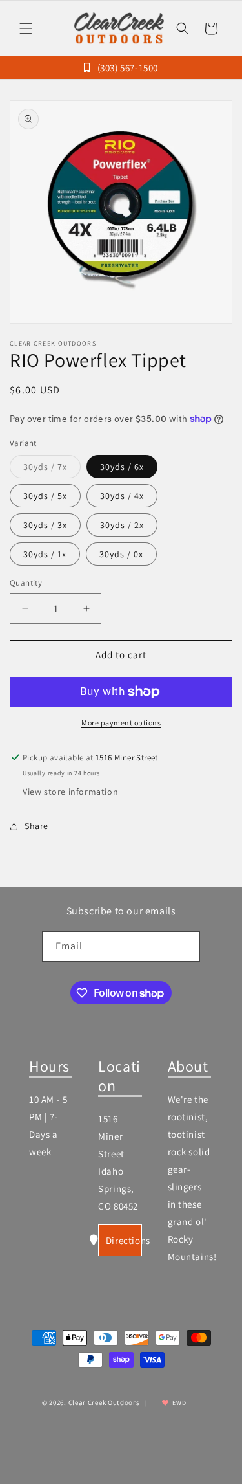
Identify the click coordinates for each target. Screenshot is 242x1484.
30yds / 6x (122, 466)
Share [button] (36, 826)
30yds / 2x (122, 525)
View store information (70, 791)
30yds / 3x (45, 525)
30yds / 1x (44, 554)
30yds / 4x (122, 496)
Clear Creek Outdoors (104, 1402)
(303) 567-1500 (126, 67)
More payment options (121, 722)
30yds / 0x (121, 554)
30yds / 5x (45, 496)
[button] (26, 28)
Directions (123, 1240)
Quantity (26, 582)
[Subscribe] (185, 946)
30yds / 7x (52, 469)
